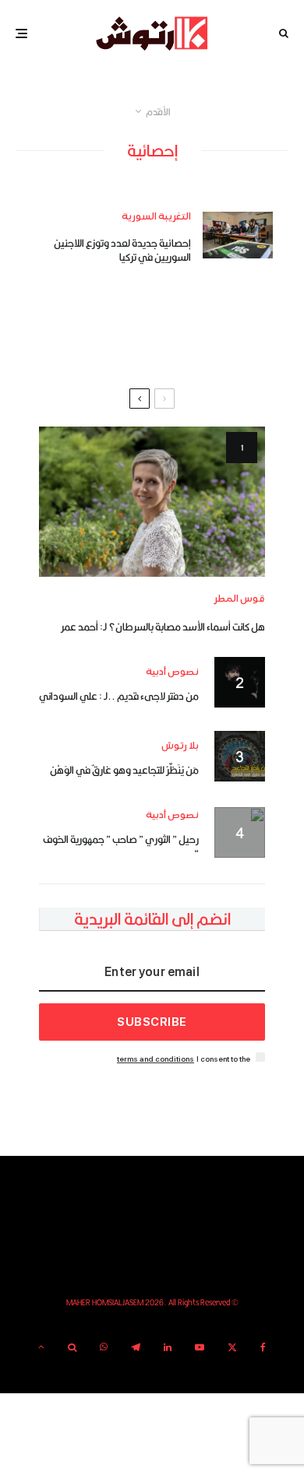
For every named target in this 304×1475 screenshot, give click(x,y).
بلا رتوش (180, 746)
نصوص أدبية (172, 672)
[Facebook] (263, 1347)
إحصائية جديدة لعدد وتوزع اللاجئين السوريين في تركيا (122, 250)
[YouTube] (199, 1347)
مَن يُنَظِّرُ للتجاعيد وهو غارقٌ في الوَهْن (124, 770)
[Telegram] (135, 1347)
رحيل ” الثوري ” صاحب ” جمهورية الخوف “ (121, 846)
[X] (232, 1347)
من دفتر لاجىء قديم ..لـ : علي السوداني (119, 696)
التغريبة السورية (156, 217)
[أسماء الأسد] (152, 502)
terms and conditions (155, 1059)
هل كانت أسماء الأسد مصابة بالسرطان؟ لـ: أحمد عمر (163, 627)
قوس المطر (239, 599)
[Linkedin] (167, 1347)
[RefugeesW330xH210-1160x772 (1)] (238, 235)
